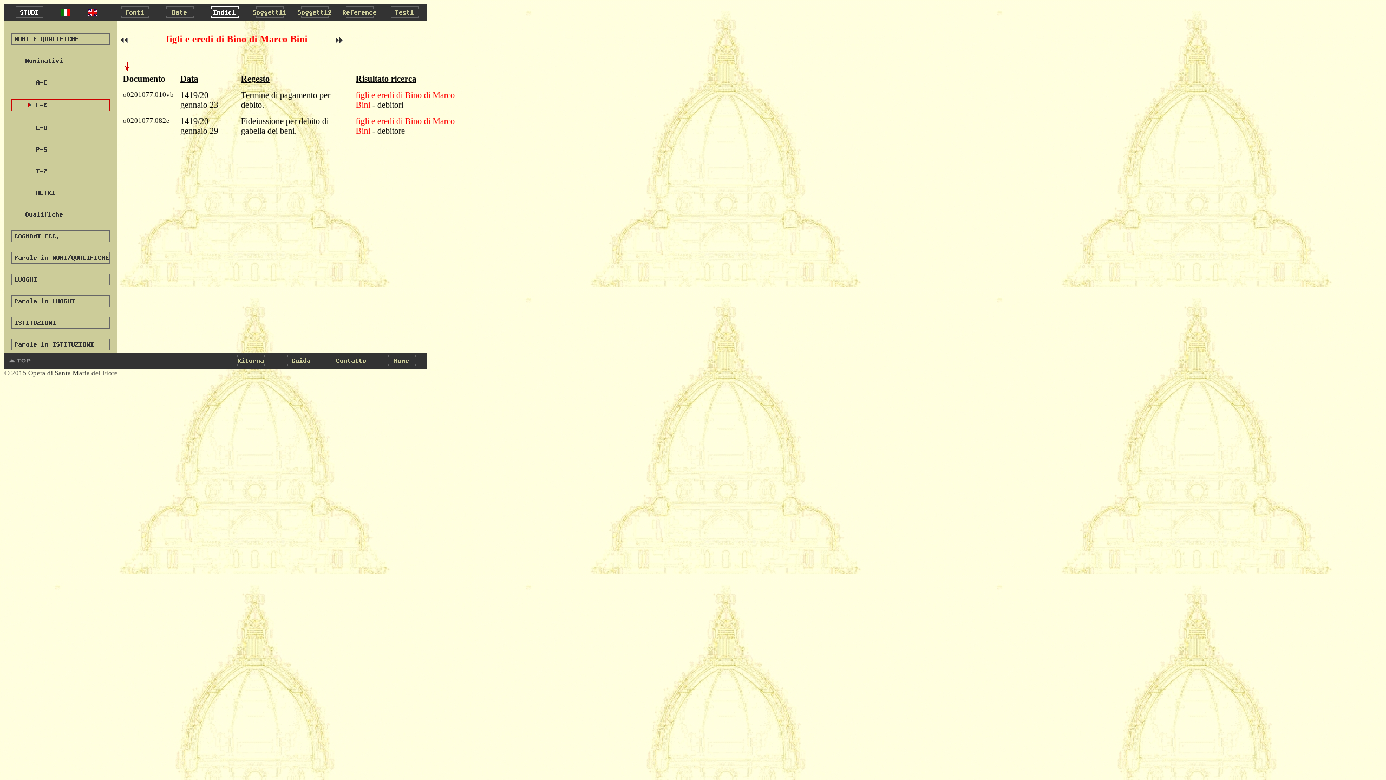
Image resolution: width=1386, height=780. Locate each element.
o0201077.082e (146, 120)
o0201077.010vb (148, 94)
